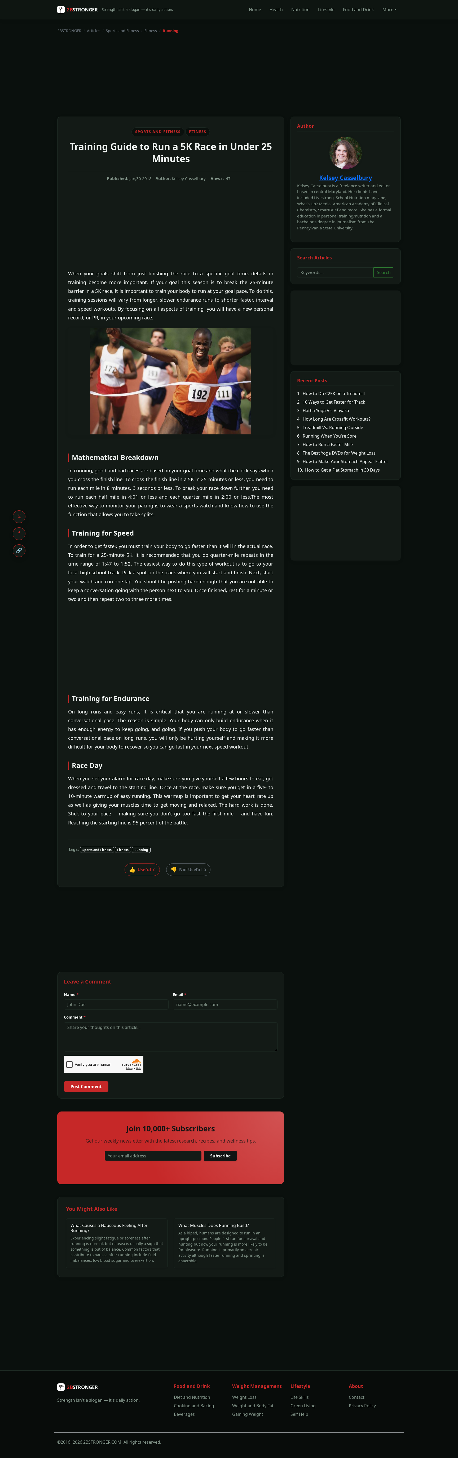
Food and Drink (358, 9)
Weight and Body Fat (253, 1406)
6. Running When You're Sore (326, 436)
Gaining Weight (247, 1414)
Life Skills (299, 1397)
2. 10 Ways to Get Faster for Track (331, 402)
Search (384, 272)
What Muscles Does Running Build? (213, 1225)
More (387, 9)
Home (255, 9)
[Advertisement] (216, 75)
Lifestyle (326, 9)
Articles (93, 30)
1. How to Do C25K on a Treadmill (331, 393)
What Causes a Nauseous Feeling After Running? (109, 1227)
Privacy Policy (362, 1406)
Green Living (303, 1406)
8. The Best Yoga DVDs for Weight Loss (336, 453)
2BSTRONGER (69, 30)
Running (141, 850)
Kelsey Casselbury (345, 178)
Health (276, 9)
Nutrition (300, 9)
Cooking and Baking (194, 1406)
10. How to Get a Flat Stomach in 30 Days (338, 470)
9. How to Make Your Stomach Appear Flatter (342, 461)
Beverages (184, 1414)
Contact (356, 1397)
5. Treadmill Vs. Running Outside (330, 427)
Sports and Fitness (122, 30)
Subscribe (220, 1156)
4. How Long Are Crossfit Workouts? (334, 419)
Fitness (150, 30)
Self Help (299, 1414)
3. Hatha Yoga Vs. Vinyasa (323, 410)
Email (179, 994)
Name (71, 994)
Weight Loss (244, 1397)
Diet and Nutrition (192, 1397)
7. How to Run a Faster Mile (325, 444)
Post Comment (86, 1086)
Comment (75, 1017)
